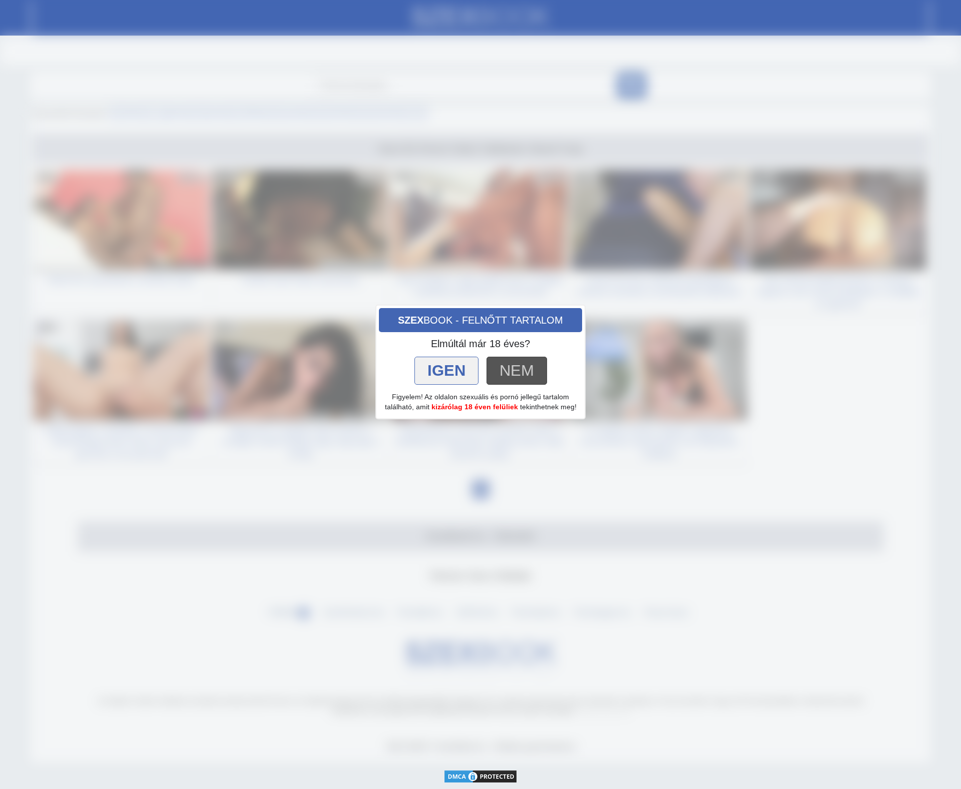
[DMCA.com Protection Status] (480, 775)
